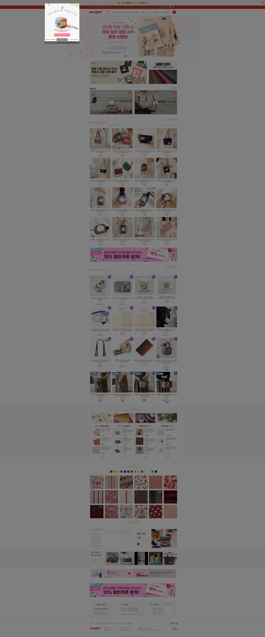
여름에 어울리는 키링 (62, 39)
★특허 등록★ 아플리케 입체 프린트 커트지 (51, 40)
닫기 (77, 42)
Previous (46, 35)
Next (78, 35)
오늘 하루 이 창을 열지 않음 (51, 42)
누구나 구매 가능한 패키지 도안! (73, 40)
